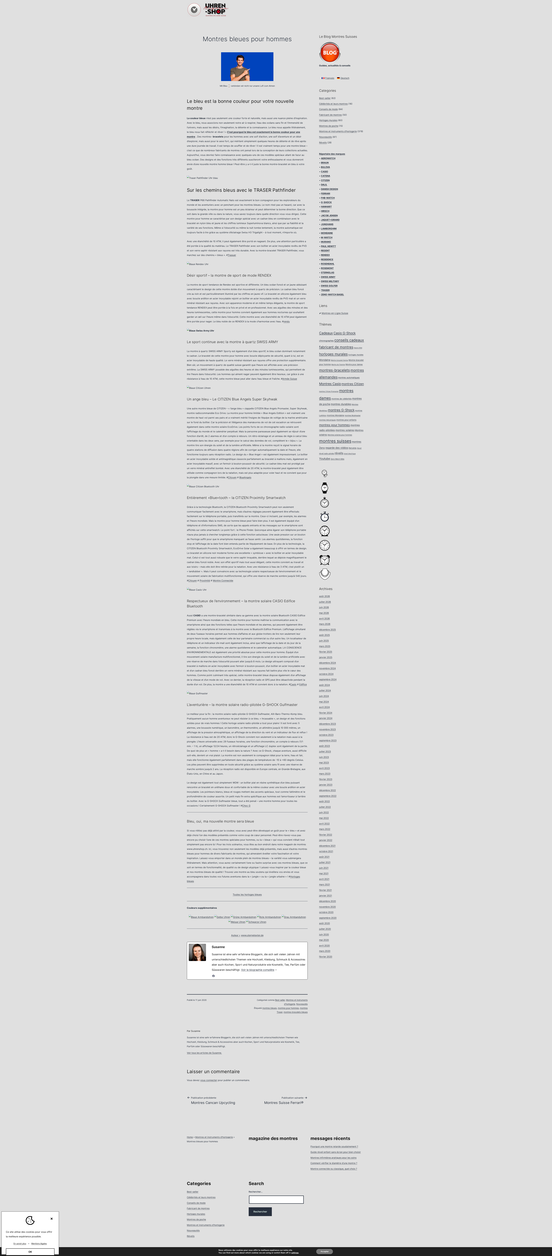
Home (190, 1137)
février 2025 (325, 651)
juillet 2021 (324, 862)
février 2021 (325, 890)
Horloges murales (328, 120)
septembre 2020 (328, 917)
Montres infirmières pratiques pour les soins (333, 1157)
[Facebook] (213, 976)
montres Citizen (353, 384)
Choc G (246, 805)
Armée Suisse (289, 378)
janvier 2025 (325, 657)
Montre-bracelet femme (339, 360)
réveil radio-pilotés (326, 454)
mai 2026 (324, 613)
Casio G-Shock (345, 333)
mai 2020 (324, 940)
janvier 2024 (325, 718)
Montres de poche (328, 126)
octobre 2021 (326, 851)
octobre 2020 (326, 912)
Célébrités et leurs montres (333, 103)
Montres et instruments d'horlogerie (338, 131)
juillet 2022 (325, 807)
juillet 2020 (325, 929)
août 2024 (324, 685)
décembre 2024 (327, 662)
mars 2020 (324, 951)
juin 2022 (324, 812)
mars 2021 (324, 884)
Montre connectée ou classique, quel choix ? (333, 1168)
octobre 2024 (326, 674)
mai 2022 (324, 818)
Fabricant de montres (330, 114)
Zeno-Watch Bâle (337, 459)
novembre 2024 (327, 668)
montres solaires (345, 430)
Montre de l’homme (338, 365)
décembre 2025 (327, 629)
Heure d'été (358, 348)
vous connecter (208, 1080)
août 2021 (324, 856)
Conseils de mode (328, 109)
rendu (286, 321)
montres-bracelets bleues (296, 1012)
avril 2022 (324, 823)
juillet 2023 (325, 751)
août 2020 (324, 923)
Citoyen (232, 477)
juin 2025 (324, 640)
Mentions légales (39, 1243)
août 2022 (324, 801)
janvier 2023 (325, 784)
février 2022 (325, 834)
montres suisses (335, 441)
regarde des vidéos (336, 447)
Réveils (323, 142)
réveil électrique (350, 454)
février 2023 (325, 779)
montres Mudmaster (353, 416)
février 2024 (325, 712)
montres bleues (269, 1008)
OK (30, 1251)
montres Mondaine (335, 415)
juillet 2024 (325, 690)
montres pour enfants (346, 420)
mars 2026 (324, 624)
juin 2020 (324, 934)
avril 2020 (324, 945)
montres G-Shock (341, 410)
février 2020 (325, 956)
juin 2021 (323, 867)
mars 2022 (324, 829)
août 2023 (324, 746)
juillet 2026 (325, 601)
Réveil (359, 448)
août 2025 (324, 635)
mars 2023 (324, 773)
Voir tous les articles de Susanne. (204, 1052)
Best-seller (280, 1000)
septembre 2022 (327, 796)
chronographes (326, 340)
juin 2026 (324, 607)
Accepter (325, 1251)
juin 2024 (324, 696)
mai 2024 (324, 701)
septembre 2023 (328, 740)
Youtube (324, 458)
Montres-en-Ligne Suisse (335, 313)
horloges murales (333, 354)
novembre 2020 (327, 906)
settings (295, 1253)
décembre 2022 (327, 790)
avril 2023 (324, 768)
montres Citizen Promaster (329, 391)
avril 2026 (324, 618)
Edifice (303, 684)
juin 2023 (324, 757)
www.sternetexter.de (252, 935)
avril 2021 (324, 879)
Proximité (205, 580)
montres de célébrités (341, 399)
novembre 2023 (327, 729)
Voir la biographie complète (257, 969)
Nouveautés (302, 1004)
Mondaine (324, 359)
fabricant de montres (336, 347)
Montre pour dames (354, 364)
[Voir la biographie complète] (276, 969)
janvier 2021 (325, 895)
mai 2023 (324, 762)
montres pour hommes (288, 1008)
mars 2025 (324, 646)
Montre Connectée (223, 580)
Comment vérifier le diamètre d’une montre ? (333, 1163)
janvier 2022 (325, 840)
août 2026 (324, 596)
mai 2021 (323, 873)
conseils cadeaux (349, 340)
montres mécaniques (327, 420)
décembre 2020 (327, 901)
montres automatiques (349, 377)
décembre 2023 (327, 723)
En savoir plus (20, 1243)
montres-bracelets (334, 370)
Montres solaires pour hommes (340, 435)
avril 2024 (324, 707)
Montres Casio (330, 384)
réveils (339, 453)
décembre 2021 (327, 845)
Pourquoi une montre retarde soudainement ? (334, 1146)
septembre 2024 (328, 679)
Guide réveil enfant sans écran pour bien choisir (335, 1152)
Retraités (352, 448)
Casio (293, 684)
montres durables (341, 404)
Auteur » (235, 935)
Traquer (232, 255)
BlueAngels (245, 477)
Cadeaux (326, 333)
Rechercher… (255, 1191)
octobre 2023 (326, 734)
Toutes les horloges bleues (247, 894)
